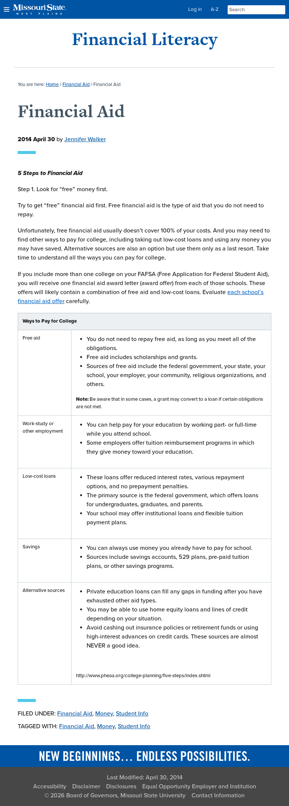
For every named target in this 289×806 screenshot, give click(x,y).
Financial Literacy (145, 39)
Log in (195, 9)
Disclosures (121, 786)
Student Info (132, 713)
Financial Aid (74, 713)
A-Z (215, 9)
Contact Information (218, 795)
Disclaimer (86, 786)
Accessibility (49, 786)
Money (104, 713)
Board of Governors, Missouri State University (126, 795)
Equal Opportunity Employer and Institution (199, 786)
